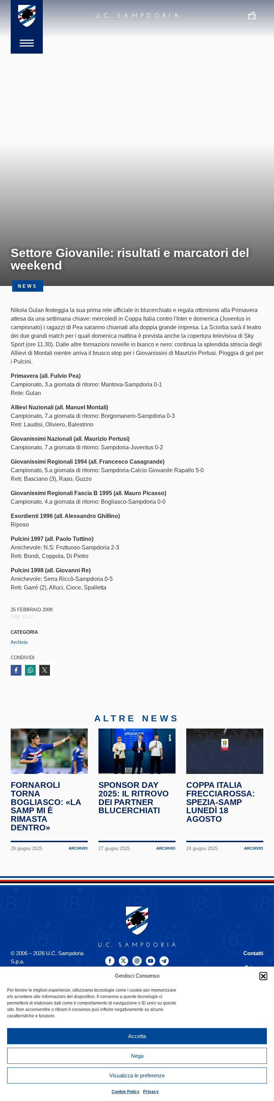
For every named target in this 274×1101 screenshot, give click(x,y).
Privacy (151, 1091)
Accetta (137, 1036)
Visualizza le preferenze (137, 1075)
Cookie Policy (125, 1091)
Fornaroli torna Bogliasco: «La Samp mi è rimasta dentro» (46, 806)
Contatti (253, 953)
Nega (137, 1056)
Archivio (19, 642)
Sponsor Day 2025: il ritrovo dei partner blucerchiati (133, 797)
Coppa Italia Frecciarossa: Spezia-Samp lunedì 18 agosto (220, 802)
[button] (263, 975)
